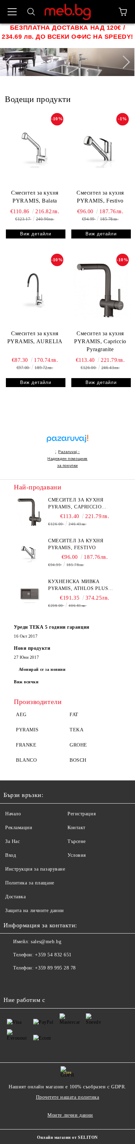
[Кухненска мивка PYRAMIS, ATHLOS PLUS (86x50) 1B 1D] (29, 593)
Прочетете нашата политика (67, 1097)
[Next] (123, 62)
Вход (10, 855)
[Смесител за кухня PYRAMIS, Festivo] (100, 149)
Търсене (77, 841)
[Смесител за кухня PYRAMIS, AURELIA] (34, 290)
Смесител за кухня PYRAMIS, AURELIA (35, 337)
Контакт (77, 827)
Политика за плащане (29, 882)
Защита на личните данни (34, 910)
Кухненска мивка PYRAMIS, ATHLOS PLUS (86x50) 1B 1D (78, 585)
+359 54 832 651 (53, 954)
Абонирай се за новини (42, 669)
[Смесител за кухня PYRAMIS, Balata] (34, 149)
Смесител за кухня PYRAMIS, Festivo (100, 197)
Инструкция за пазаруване (35, 869)
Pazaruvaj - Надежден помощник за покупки (67, 459)
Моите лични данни (70, 1115)
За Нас (12, 841)
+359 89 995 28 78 (55, 967)
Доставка (15, 896)
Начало (13, 813)
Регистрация (82, 813)
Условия (77, 855)
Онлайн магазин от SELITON (67, 1137)
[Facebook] (12, 981)
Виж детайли (35, 233)
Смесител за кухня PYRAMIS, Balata (34, 197)
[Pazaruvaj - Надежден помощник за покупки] (67, 431)
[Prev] (11, 62)
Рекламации (19, 827)
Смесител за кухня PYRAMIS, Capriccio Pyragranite (100, 341)
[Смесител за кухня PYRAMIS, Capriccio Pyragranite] (100, 290)
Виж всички (26, 681)
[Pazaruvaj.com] (67, 441)
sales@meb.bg (46, 941)
